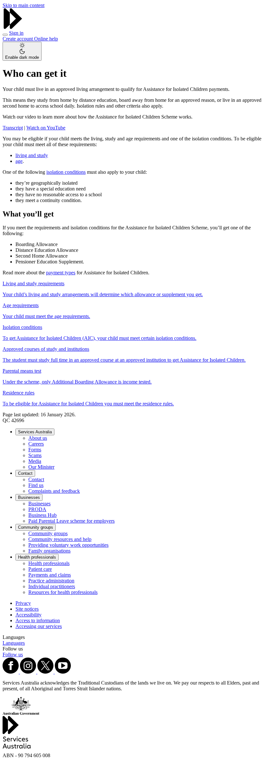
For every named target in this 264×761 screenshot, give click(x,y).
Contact (25, 473)
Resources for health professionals (63, 592)
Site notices (27, 609)
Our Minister (41, 467)
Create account (18, 38)
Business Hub (42, 515)
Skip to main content (23, 5)
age (19, 161)
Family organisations (49, 550)
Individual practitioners (51, 586)
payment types (60, 272)
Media (34, 461)
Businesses (29, 497)
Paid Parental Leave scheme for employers (71, 521)
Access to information (37, 620)
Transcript (13, 127)
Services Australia (35, 431)
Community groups (35, 527)
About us (37, 438)
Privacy (23, 603)
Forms (34, 449)
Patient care (40, 569)
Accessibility (28, 614)
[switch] (22, 51)
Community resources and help (59, 539)
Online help (46, 38)
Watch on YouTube (45, 127)
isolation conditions (66, 172)
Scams (35, 455)
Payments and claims (49, 575)
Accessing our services (38, 626)
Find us (35, 485)
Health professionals (37, 557)
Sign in (16, 33)
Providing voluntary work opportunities (68, 545)
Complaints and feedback (54, 491)
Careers (36, 444)
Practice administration (51, 580)
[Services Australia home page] (13, 27)
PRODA (37, 509)
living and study (31, 155)
